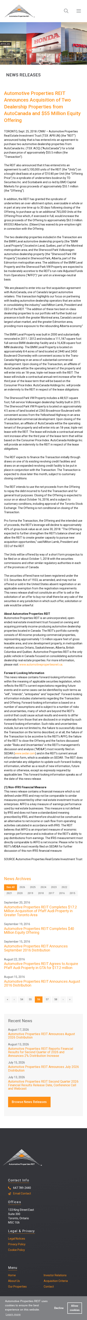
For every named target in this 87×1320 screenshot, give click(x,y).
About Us (14, 1281)
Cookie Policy (16, 1249)
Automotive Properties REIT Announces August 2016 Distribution (42, 983)
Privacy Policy (16, 1244)
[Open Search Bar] (66, 11)
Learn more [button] (13, 1314)
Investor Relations (55, 1275)
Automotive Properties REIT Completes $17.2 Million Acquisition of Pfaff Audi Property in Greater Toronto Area (40, 911)
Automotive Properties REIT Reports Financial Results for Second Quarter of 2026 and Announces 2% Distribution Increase (40, 1052)
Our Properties (17, 1286)
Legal (11, 1238)
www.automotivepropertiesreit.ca (40, 664)
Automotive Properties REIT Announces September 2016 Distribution (36, 948)
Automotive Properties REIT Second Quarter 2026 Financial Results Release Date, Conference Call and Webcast (43, 1085)
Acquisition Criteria (56, 1281)
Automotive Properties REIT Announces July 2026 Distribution (43, 1068)
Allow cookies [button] (75, 1308)
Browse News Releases (29, 1102)
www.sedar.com (25, 753)
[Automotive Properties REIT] (19, 11)
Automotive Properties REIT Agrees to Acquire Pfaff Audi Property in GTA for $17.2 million (41, 966)
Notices (20, 1238)
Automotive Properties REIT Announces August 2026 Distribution (41, 1036)
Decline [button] (59, 1308)
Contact (49, 1286)
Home (12, 1275)
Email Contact (22, 1193)
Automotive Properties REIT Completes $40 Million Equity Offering (39, 930)
